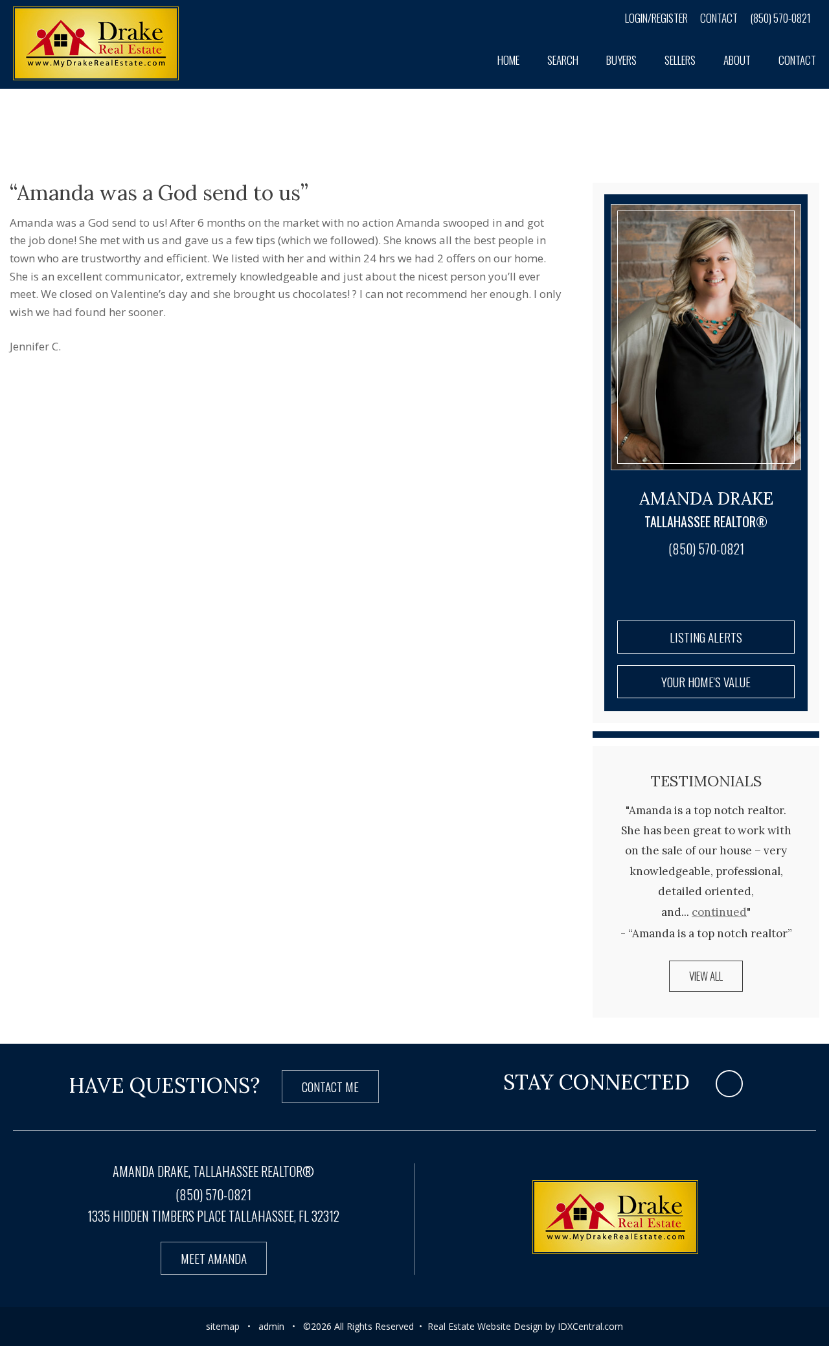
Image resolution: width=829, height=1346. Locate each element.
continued (719, 912)
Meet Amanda (214, 1258)
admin (271, 1326)
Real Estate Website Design (485, 1326)
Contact (719, 18)
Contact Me (330, 1086)
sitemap (223, 1326)
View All (706, 976)
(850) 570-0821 (780, 18)
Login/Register (656, 18)
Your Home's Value (706, 681)
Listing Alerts (706, 637)
